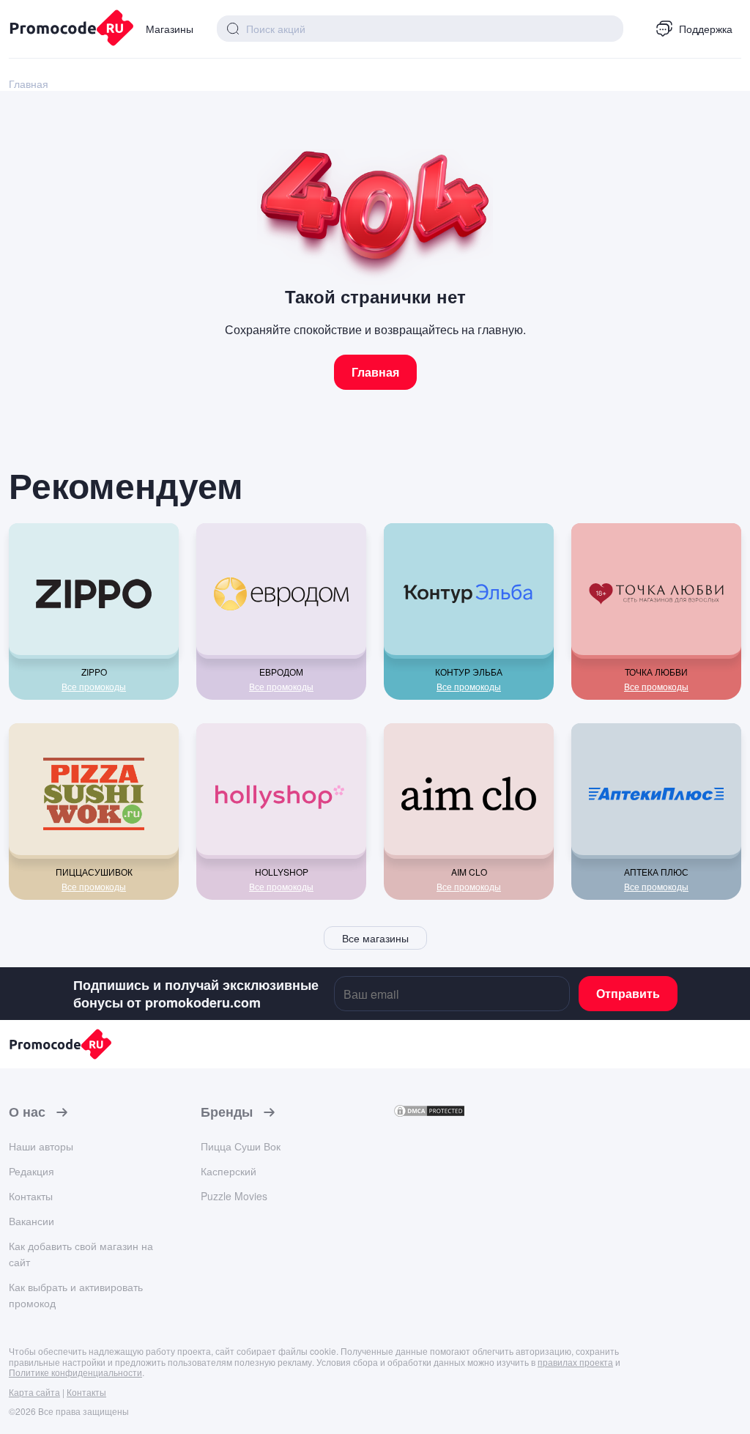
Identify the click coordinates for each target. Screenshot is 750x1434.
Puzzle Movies (234, 1196)
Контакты (31, 1196)
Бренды (227, 1112)
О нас (27, 1112)
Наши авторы (41, 1146)
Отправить (628, 993)
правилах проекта (575, 1362)
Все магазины (375, 938)
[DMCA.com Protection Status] (429, 1113)
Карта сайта (34, 1392)
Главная (375, 371)
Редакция (31, 1171)
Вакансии (31, 1220)
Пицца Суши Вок (241, 1146)
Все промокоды (94, 686)
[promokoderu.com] (65, 29)
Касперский (228, 1171)
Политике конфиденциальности (75, 1372)
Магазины (169, 28)
